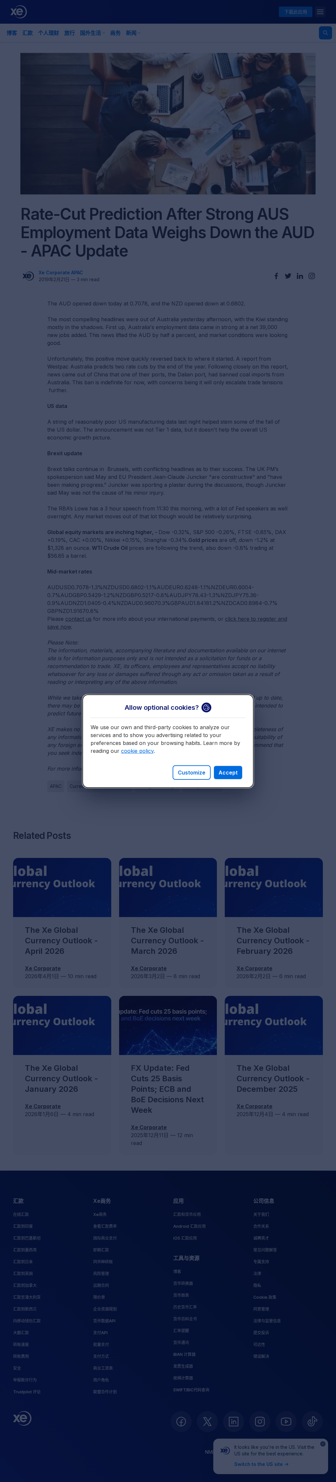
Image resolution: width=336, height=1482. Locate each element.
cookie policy (137, 751)
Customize (191, 772)
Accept (228, 772)
